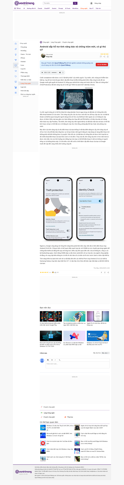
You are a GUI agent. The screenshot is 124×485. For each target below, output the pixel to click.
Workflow (75, 8)
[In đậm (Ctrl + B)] (52, 360)
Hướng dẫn (55, 467)
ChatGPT (47, 8)
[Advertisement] (62, 26)
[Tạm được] (103, 54)
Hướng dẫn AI (31, 8)
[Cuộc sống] (15, 87)
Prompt (61, 8)
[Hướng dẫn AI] (15, 54)
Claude (40, 8)
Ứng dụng (60, 467)
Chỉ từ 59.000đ (101, 64)
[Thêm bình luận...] (77, 365)
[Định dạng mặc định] (59, 360)
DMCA (82, 467)
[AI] (15, 43)
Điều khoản (43, 467)
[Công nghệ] (15, 65)
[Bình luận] (100, 56)
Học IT (91, 8)
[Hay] (106, 54)
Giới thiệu (37, 467)
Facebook (77, 467)
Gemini (54, 8)
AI (24, 8)
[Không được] (101, 54)
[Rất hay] (108, 54)
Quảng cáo (71, 467)
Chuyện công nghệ (67, 42)
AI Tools (67, 8)
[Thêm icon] (47, 360)
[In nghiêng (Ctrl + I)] (55, 360)
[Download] (15, 76)
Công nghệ (83, 8)
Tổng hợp (70, 417)
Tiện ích (98, 8)
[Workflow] (15, 60)
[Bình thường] (104, 54)
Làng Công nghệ (56, 42)
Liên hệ (66, 467)
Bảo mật (49, 467)
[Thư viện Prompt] (15, 49)
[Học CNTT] (15, 71)
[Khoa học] (15, 92)
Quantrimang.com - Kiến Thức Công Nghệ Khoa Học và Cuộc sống (25, 3)
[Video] (15, 82)
